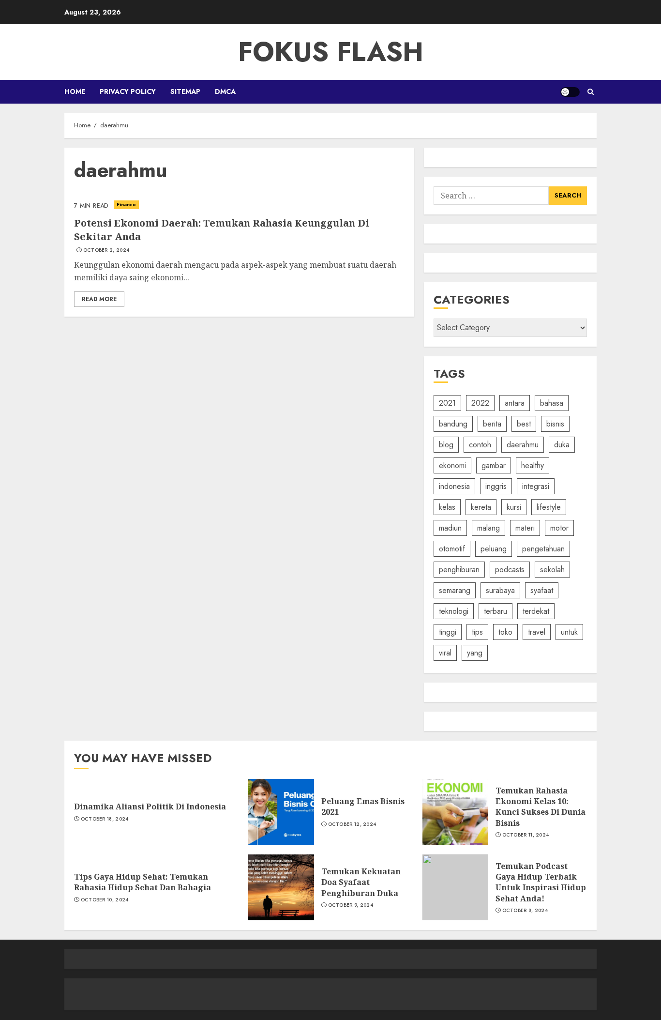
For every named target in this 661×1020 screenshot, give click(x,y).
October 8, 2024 (525, 910)
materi (525, 527)
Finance (126, 204)
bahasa (551, 403)
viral (445, 652)
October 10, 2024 (105, 900)
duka (562, 444)
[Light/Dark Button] (570, 92)
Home (74, 91)
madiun (450, 527)
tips (477, 632)
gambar (493, 465)
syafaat (541, 590)
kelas (447, 507)
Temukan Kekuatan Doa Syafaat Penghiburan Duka (361, 882)
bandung (453, 423)
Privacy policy (128, 91)
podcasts (510, 569)
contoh (480, 444)
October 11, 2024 (525, 835)
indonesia (454, 486)
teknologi (453, 611)
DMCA (225, 91)
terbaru (495, 611)
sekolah (552, 569)
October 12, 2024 (352, 824)
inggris (496, 486)
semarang (454, 590)
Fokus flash (330, 51)
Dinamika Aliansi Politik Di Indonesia (150, 806)
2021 (447, 403)
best (524, 423)
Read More (99, 299)
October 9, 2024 (351, 905)
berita (492, 423)
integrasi (535, 486)
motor (559, 527)
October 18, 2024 (105, 819)
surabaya (500, 590)
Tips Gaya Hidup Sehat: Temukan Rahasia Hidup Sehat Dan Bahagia (142, 882)
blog (446, 444)
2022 (480, 403)
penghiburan (459, 569)
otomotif (452, 548)
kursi (514, 507)
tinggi (447, 632)
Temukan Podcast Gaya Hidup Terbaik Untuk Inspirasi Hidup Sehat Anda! (541, 882)
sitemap (185, 91)
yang (474, 652)
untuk (569, 632)
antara (515, 403)
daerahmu (523, 444)
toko (505, 632)
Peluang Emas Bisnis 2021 (363, 806)
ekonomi (452, 465)
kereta (481, 507)
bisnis (555, 423)
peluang (494, 548)
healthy (532, 465)
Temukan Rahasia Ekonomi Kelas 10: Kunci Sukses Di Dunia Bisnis (541, 806)
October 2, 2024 (106, 250)
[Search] (591, 91)
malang (488, 527)
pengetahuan (543, 548)
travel (536, 632)
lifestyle (549, 507)
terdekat (536, 611)
